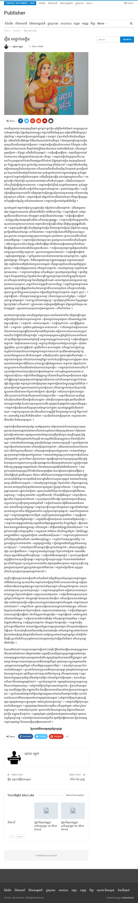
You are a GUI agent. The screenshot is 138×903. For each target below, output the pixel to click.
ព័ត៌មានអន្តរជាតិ (66, 3)
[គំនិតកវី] (19, 810)
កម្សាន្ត (85, 23)
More (89, 3)
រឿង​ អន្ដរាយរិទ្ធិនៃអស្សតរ (19, 779)
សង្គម (77, 23)
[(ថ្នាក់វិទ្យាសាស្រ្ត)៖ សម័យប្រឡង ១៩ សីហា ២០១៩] (46, 810)
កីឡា (93, 23)
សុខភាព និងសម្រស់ (105, 890)
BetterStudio (128, 898)
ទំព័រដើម (42, 3)
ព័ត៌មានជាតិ (52, 3)
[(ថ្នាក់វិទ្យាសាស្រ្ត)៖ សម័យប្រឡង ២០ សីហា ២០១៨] (73, 810)
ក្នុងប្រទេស (79, 3)
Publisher (14, 13)
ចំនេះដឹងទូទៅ (124, 890)
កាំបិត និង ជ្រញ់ (77, 779)
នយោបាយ (66, 23)
